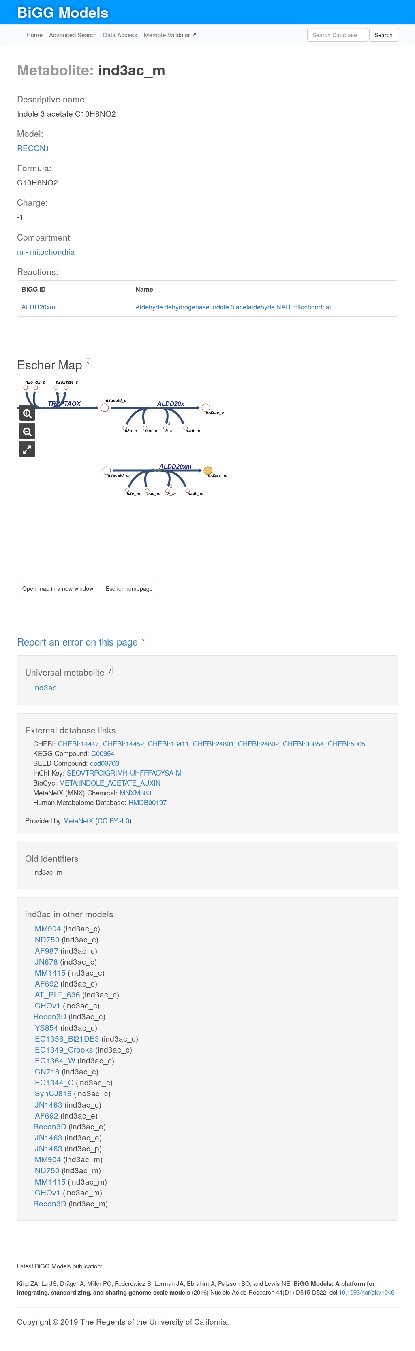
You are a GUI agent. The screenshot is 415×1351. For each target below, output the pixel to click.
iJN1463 (48, 1104)
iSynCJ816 (53, 1092)
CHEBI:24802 (258, 743)
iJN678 (46, 961)
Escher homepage (129, 588)
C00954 (102, 753)
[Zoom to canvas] (27, 449)
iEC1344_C (54, 1081)
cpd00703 (104, 763)
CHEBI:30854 (303, 743)
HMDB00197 (147, 802)
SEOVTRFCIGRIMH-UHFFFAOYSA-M (124, 772)
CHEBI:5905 (346, 743)
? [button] (88, 363)
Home (34, 34)
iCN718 (47, 1070)
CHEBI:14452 (123, 743)
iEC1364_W (55, 1060)
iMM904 (48, 928)
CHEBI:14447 (78, 743)
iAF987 (46, 950)
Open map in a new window (57, 588)
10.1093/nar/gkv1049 (366, 1292)
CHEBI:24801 (213, 743)
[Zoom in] (27, 413)
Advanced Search (72, 34)
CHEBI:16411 (168, 743)
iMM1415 (50, 972)
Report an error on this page (79, 641)
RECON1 (33, 147)
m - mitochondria (46, 251)
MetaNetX (78, 820)
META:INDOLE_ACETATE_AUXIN (109, 783)
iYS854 (46, 1027)
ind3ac (45, 687)
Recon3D (50, 1015)
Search (383, 35)
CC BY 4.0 (113, 820)
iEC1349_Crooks (64, 1049)
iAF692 (46, 983)
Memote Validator (168, 34)
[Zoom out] (27, 431)
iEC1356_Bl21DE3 (67, 1038)
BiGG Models (63, 11)
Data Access (120, 34)
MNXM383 (135, 792)
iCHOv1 (48, 1004)
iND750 (47, 938)
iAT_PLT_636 (57, 994)
